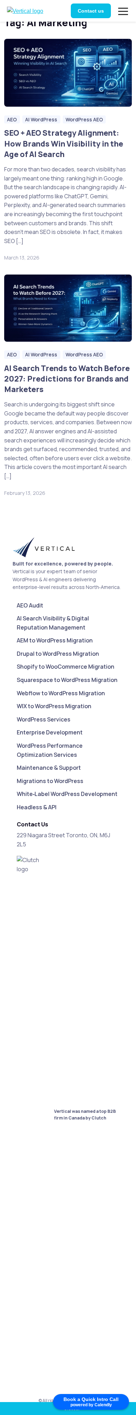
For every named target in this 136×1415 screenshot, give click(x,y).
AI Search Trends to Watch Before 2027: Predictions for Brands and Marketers (67, 378)
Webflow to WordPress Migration (61, 693)
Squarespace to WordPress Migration (67, 680)
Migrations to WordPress (50, 781)
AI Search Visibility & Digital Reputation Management (53, 622)
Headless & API (36, 807)
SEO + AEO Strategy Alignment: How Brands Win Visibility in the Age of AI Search (63, 143)
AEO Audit (30, 605)
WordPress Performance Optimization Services (50, 750)
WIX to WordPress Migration (54, 706)
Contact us (91, 11)
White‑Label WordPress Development (67, 794)
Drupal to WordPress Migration (58, 653)
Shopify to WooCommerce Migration (65, 666)
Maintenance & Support (49, 768)
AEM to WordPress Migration (55, 640)
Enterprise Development (50, 732)
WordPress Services (43, 719)
